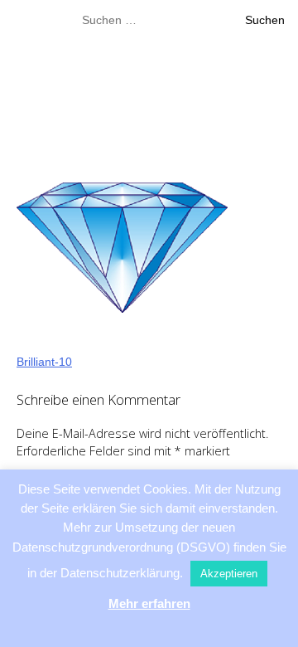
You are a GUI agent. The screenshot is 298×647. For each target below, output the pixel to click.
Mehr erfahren (149, 603)
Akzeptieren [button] (228, 573)
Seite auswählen (141, 136)
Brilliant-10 (44, 361)
